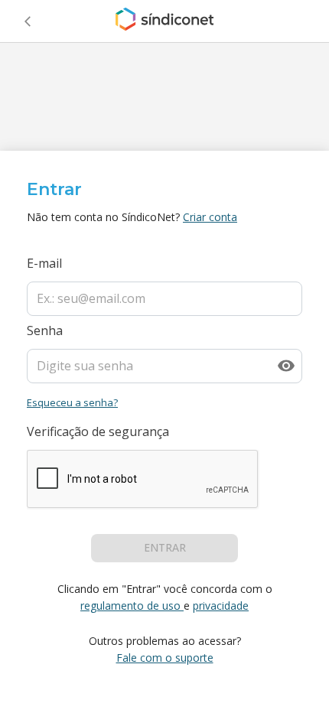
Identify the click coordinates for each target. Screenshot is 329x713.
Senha (45, 330)
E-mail (44, 263)
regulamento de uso (130, 605)
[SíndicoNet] (165, 21)
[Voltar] (27, 21)
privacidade (221, 605)
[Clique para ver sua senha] (286, 365)
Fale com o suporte (164, 657)
